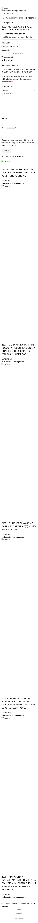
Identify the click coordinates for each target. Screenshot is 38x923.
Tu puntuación (7, 86)
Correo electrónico (9, 128)
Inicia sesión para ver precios (13, 33)
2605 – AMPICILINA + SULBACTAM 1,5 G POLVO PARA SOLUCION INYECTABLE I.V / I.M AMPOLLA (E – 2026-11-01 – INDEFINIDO (19, 883)
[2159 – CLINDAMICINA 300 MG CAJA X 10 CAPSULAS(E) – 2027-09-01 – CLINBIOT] (19, 440)
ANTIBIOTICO (30, 18)
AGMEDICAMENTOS (15, 18)
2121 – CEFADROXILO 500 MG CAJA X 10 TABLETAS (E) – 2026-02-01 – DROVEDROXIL (19, 172)
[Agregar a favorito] (15, 165)
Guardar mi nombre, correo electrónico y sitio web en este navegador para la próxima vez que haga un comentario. (19, 142)
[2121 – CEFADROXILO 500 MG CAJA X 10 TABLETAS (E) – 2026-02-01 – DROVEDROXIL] (6, 161)
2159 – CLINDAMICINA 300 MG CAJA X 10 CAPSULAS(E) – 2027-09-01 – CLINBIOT (19, 526)
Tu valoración (7, 94)
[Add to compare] (4, 165)
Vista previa (9, 165)
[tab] (19, 54)
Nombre (5, 118)
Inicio (3, 18)
